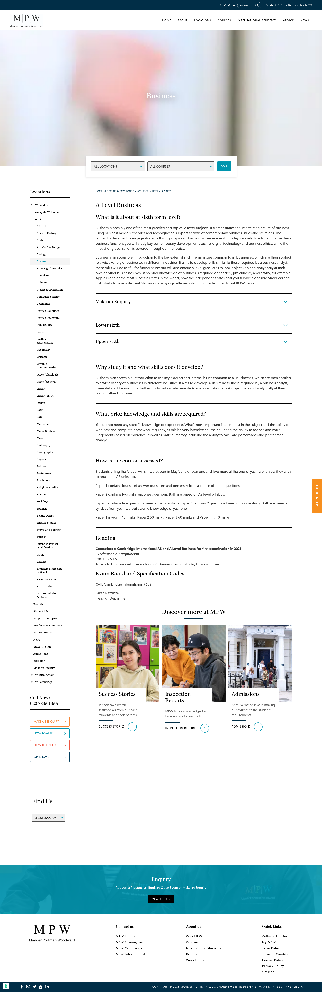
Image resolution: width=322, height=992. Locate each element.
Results (191, 954)
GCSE (40, 555)
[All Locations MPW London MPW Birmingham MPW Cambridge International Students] (118, 166)
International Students (257, 20)
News (305, 20)
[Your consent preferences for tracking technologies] (6, 986)
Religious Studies (47, 487)
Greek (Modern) (47, 382)
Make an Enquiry (44, 668)
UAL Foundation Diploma (47, 595)
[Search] (257, 5)
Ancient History (46, 233)
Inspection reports (181, 728)
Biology (41, 254)
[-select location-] (48, 817)
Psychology (44, 480)
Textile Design (45, 516)
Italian (41, 403)
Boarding (39, 661)
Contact (271, 5)
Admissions (40, 654)
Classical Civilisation (50, 290)
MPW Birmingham (43, 675)
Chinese (42, 282)
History (41, 389)
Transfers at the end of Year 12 (49, 570)
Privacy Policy (273, 966)
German (42, 357)
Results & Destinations (47, 625)
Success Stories (42, 632)
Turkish (41, 537)
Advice (288, 20)
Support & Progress (45, 618)
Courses (224, 20)
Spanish (42, 509)
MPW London (39, 205)
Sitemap (268, 972)
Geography (43, 350)
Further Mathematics (45, 341)
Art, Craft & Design (49, 247)
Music (40, 438)
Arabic (41, 240)
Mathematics (45, 424)
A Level (41, 226)
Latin (40, 410)
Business (42, 261)
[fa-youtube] (229, 5)
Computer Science (48, 297)
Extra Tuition (45, 586)
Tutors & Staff (42, 647)
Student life (40, 611)
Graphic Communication (47, 365)
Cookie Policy (273, 960)
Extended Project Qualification (47, 545)
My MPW (306, 5)
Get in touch (317, 496)
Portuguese (44, 473)
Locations (202, 20)
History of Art (45, 396)
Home (166, 20)
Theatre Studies (46, 523)
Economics (43, 304)
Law (39, 417)
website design (242, 986)
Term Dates (288, 5)
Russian (42, 494)
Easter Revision (46, 579)
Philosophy (44, 445)
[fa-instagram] (220, 5)
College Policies (275, 936)
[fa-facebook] (216, 5)
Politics (41, 466)
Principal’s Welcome (46, 212)
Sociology (43, 501)
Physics (41, 459)
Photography (45, 452)
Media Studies (46, 431)
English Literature (48, 318)
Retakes (41, 562)
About (183, 20)
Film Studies (44, 325)
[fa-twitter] (225, 5)
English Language (48, 311)
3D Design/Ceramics (49, 268)
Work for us (195, 960)
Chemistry (43, 275)
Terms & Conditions (277, 954)
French (41, 332)
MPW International (130, 954)
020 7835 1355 (44, 703)
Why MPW (194, 936)
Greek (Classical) (47, 375)
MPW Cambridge (41, 682)
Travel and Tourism (49, 530)
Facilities (39, 604)
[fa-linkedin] (234, 5)
